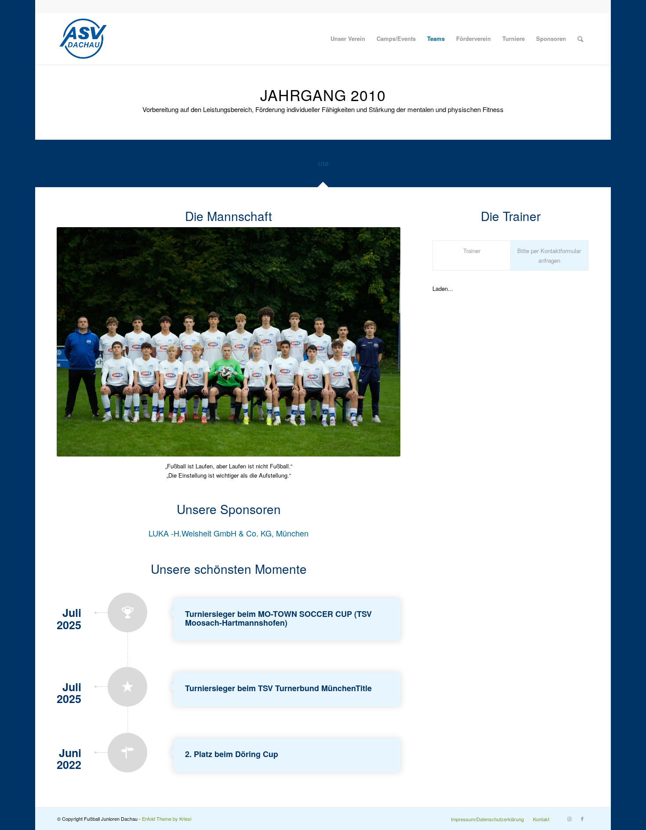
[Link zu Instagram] (569, 818)
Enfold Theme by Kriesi (166, 818)
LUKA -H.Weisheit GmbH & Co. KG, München (228, 533)
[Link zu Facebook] (582, 818)
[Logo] (83, 39)
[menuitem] (348, 39)
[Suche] (580, 39)
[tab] (323, 167)
